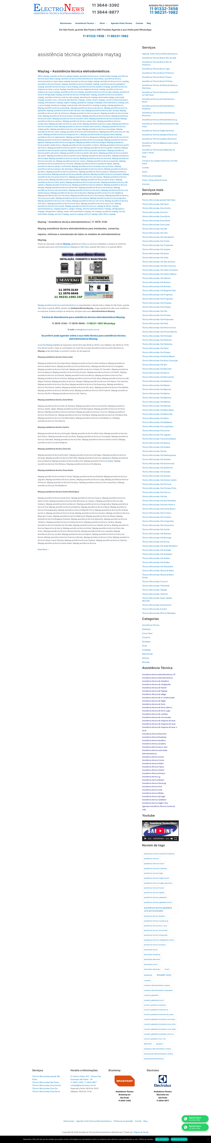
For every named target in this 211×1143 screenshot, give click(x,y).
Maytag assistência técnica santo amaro (98, 179)
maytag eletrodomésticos (154, 1059)
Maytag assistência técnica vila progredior (108, 198)
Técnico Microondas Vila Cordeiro (156, 517)
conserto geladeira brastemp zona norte (159, 1024)
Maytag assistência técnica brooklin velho (70, 118)
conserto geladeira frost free (155, 1039)
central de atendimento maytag (71, 100)
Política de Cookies (179, 1139)
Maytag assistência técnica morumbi (95, 158)
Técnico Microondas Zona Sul (155, 212)
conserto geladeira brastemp (155, 1005)
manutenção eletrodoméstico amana (158, 1054)
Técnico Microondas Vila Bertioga (156, 537)
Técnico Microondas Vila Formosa (156, 484)
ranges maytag (75, 209)
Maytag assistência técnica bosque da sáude (62, 116)
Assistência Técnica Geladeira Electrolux (159, 134)
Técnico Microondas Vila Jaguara (156, 435)
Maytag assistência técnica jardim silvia (64, 155)
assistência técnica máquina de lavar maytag (86, 89)
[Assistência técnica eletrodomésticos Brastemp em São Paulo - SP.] (124, 1081)
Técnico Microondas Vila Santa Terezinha (160, 270)
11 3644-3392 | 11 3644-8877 (83, 1082)
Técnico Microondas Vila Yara (155, 233)
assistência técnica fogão (153, 873)
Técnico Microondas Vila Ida (154, 451)
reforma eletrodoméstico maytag (97, 209)
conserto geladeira (151, 995)
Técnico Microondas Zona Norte (156, 216)
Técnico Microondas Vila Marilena (156, 397)
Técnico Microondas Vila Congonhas (158, 521)
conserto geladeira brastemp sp (156, 1010)
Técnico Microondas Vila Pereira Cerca (159, 327)
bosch (167, 969)
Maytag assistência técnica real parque (85, 177)
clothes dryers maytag (95, 100)
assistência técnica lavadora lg (156, 921)
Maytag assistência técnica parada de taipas (93, 163)
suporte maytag (76, 214)
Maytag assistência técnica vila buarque (96, 187)
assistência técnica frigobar (154, 892)
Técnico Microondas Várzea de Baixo (158, 570)
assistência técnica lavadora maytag (94, 87)
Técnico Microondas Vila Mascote (156, 389)
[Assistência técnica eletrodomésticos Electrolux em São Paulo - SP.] (163, 1081)
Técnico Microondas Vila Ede (154, 496)
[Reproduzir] (145, 838)
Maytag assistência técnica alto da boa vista (65, 110)
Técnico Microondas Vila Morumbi (156, 369)
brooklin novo (51, 100)
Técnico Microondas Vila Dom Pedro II (158, 504)
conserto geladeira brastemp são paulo (159, 1014)
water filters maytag (106, 214)
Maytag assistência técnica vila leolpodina (69, 193)
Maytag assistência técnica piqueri (94, 171)
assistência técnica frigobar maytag (84, 84)
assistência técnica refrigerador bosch (159, 940)
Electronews (69, 1121)
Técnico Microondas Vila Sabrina (156, 278)
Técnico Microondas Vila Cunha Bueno (158, 509)
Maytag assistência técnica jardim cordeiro (80, 145)
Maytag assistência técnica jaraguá (91, 142)
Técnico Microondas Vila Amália (155, 562)
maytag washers (61, 209)
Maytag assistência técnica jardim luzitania (102, 148)
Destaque (146, 641)
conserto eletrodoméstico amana (157, 985)
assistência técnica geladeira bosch (158, 902)
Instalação (146, 650)
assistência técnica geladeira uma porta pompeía (158, 909)
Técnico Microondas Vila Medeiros (157, 381)
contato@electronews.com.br (86, 329)
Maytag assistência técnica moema (64, 158)
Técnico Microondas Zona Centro (156, 208)
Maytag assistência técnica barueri (85, 113)
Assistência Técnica (150, 625)
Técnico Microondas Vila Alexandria (157, 566)
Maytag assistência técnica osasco (71, 161)
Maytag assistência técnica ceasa (97, 124)
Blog (144, 156)
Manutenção (147, 654)
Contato (145, 167)
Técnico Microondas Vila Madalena (157, 422)
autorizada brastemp (152, 954)
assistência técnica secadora (155, 945)
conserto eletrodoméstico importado (158, 990)
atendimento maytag (88, 97)
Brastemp (146, 629)
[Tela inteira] (175, 838)
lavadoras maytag (58, 105)
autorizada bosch (151, 950)
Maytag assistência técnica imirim (114, 137)
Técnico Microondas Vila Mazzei (156, 385)
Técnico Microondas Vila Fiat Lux (156, 492)
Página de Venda (141, 1132)
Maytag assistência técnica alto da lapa (102, 110)
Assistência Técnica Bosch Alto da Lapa (159, 58)
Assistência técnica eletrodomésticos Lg (159, 119)
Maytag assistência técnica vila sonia (88, 201)
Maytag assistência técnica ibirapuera (82, 137)
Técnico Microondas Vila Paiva (155, 348)
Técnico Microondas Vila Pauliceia (157, 340)
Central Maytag (46, 345)
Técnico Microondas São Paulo (155, 204)
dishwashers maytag (54, 102)
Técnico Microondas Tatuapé (154, 590)
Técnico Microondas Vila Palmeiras (157, 344)
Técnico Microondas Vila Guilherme (157, 467)
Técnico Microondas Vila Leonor (156, 430)
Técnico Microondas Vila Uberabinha (158, 237)
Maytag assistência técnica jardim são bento (79, 153)
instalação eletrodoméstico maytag (109, 102)
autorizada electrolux (152, 959)
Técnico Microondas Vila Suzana (156, 249)
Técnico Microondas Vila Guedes (156, 472)
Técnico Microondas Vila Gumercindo (158, 463)
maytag (103, 105)
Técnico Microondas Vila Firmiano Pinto (159, 488)
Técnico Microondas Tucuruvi (155, 581)
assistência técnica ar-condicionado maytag (98, 76)
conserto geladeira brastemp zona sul (159, 1034)
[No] (208, 1139)
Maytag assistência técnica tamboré (87, 185)
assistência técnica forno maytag (114, 81)
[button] (95, 23)
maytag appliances (115, 105)
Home (144, 172)
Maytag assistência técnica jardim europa (65, 148)
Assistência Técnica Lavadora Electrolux (159, 139)
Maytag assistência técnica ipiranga (88, 140)
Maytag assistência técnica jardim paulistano (87, 150)
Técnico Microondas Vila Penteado (157, 336)
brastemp (148, 975)
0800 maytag (43, 76)
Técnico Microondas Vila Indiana (156, 447)
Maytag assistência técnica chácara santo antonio (80, 126)
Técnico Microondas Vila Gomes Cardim (159, 480)
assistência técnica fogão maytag (85, 81)
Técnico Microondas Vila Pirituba (156, 315)
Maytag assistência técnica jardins (96, 155)
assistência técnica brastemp (155, 868)
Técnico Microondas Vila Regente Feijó (159, 290)
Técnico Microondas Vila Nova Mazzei (158, 356)
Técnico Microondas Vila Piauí (155, 323)
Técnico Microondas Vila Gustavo (156, 459)
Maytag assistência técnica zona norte (97, 203)
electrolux (148, 1044)
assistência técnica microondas (155, 930)
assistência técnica (151, 859)
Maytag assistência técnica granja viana (97, 134)
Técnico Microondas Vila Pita (154, 311)
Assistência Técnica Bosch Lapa (156, 69)
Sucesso (146, 184)
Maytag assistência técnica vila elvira (84, 190)
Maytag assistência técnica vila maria (53, 195)
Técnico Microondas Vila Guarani (156, 476)
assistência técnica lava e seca (155, 926)
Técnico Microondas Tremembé (155, 585)
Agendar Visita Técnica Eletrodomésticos (160, 54)
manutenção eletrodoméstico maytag (83, 105)
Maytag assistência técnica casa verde (65, 124)
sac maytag (96, 211)
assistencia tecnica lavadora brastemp (159, 854)
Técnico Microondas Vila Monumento (158, 377)
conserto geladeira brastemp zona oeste (160, 1029)
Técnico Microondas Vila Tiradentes (157, 245)
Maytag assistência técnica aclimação (54, 108)
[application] (160, 830)
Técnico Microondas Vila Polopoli (156, 307)
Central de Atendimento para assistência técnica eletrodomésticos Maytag (83, 317)
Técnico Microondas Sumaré (154, 609)
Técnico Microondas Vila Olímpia (156, 352)
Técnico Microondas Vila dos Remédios (159, 500)
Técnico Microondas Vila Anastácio (157, 554)
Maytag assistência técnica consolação (98, 129)
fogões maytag (70, 102)
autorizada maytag (106, 97)
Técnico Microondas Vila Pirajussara (157, 319)
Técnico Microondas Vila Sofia (155, 257)
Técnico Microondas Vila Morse (155, 373)
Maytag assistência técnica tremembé (61, 187)
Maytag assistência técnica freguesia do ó (61, 134)
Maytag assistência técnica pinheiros (62, 171)
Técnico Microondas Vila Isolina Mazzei (159, 439)
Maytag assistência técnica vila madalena (105, 193)
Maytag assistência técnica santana (64, 179)
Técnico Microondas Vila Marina (156, 393)
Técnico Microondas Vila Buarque (156, 533)
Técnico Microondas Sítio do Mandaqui (159, 613)
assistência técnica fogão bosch (156, 878)
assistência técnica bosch (154, 864)
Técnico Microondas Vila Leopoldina (157, 426)
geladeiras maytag (85, 102)
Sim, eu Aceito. (162, 1139)
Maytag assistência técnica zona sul (80, 206)
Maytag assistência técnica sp (58, 185)
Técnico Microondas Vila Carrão (156, 529)
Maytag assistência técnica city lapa (65, 129)
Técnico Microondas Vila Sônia (155, 253)
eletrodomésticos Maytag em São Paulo (72, 247)
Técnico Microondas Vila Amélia (156, 558)
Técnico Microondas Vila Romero (156, 282)
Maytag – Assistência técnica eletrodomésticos (74, 71)
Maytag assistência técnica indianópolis (55, 140)
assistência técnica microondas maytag (101, 92)
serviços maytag (62, 214)
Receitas (146, 662)
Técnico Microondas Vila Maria (155, 418)
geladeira (159, 1044)
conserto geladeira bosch (154, 1000)
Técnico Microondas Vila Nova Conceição (160, 360)
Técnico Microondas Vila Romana (156, 286)
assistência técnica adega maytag (64, 76)
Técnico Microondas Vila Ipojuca (156, 443)
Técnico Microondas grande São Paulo (158, 200)
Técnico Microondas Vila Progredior (157, 299)
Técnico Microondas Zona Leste (156, 224)
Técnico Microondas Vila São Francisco (159, 266)
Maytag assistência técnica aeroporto (87, 108)
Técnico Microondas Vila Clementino (158, 525)
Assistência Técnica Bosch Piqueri (157, 77)
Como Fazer (147, 633)
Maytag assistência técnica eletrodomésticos (57, 305)
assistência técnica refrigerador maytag (80, 94)
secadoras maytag (110, 211)
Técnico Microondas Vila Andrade (156, 550)
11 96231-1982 (164, 12)
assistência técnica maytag (72, 92)
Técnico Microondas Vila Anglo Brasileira (159, 546)
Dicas (144, 646)
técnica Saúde (107, 461)
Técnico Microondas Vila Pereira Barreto (159, 332)
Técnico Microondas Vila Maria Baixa (158, 410)
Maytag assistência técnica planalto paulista (71, 174)
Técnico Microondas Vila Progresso (157, 294)
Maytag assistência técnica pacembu (102, 161)
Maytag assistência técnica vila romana (54, 201)
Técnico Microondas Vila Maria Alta (157, 414)
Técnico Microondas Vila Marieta (156, 402)
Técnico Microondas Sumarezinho (157, 605)
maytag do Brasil (104, 206)
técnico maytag (90, 214)
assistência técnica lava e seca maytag (61, 87)
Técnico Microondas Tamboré (155, 594)
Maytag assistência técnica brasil (96, 116)
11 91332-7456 (164, 8)
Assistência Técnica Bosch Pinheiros (158, 73)
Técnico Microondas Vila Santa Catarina (159, 274)
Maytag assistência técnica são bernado (83, 182)
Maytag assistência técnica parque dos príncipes (93, 166)
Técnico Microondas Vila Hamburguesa (159, 455)
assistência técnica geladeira (155, 897)
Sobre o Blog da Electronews (154, 180)
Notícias (145, 658)
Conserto (146, 637)
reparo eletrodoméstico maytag (77, 211)
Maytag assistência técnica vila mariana (87, 195)
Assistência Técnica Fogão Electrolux (158, 130)
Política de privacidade (152, 176)
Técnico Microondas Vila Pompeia (156, 303)
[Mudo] (171, 838)
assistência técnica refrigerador (156, 935)
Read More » (43, 549)
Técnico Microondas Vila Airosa (155, 542)
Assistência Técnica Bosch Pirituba (157, 81)
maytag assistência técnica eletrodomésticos (79, 132)
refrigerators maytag (54, 211)
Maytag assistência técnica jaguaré (60, 142)
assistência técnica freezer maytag (53, 84)
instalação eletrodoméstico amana (157, 1049)
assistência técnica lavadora (154, 916)
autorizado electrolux (152, 969)
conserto (147, 980)
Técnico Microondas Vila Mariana (156, 406)
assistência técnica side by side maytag (62, 97)
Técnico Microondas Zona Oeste (156, 220)
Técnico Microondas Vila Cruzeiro (156, 513)
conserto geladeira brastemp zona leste (159, 1019)
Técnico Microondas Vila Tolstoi (156, 241)
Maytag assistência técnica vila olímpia (72, 198)
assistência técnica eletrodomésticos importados (82, 78)
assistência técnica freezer (154, 888)
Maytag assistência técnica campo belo (79, 121)
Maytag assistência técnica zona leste (63, 203)
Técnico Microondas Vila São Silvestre (158, 262)
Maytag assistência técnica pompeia (106, 174)
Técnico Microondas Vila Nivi (154, 365)
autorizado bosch (151, 964)
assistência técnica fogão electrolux (158, 883)
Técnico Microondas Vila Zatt (154, 229)
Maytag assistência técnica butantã (104, 118)
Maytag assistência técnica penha (88, 169)
